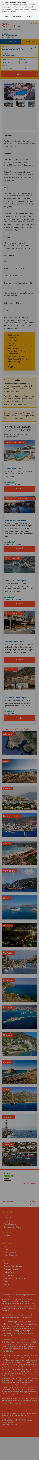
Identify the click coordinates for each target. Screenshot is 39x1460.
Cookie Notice (18, 9)
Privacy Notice (28, 9)
